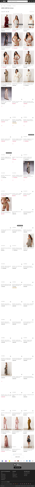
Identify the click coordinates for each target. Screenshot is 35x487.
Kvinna (4, 5)
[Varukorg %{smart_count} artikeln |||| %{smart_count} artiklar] (34, 1)
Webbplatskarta (3, 479)
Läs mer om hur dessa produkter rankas (17, 13)
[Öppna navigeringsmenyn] (1, 1)
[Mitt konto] (30, 1)
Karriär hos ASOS (15, 474)
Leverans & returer (3, 475)
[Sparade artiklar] (32, 1)
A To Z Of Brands (9, 5)
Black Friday (25, 475)
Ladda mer (17, 456)
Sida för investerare (15, 476)
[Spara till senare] (10, 27)
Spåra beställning (3, 474)
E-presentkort (25, 474)
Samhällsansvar (14, 475)
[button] (13, 483)
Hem (1, 5)
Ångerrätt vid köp (3, 476)
